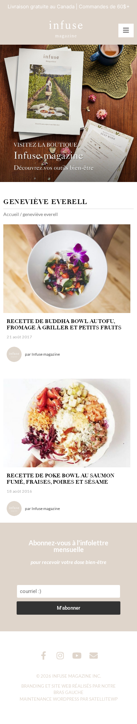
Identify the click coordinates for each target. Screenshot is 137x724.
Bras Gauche (68, 692)
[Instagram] (60, 655)
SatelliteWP (103, 699)
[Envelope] (93, 655)
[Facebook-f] (44, 655)
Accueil (11, 214)
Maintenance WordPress (49, 699)
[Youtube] (77, 655)
